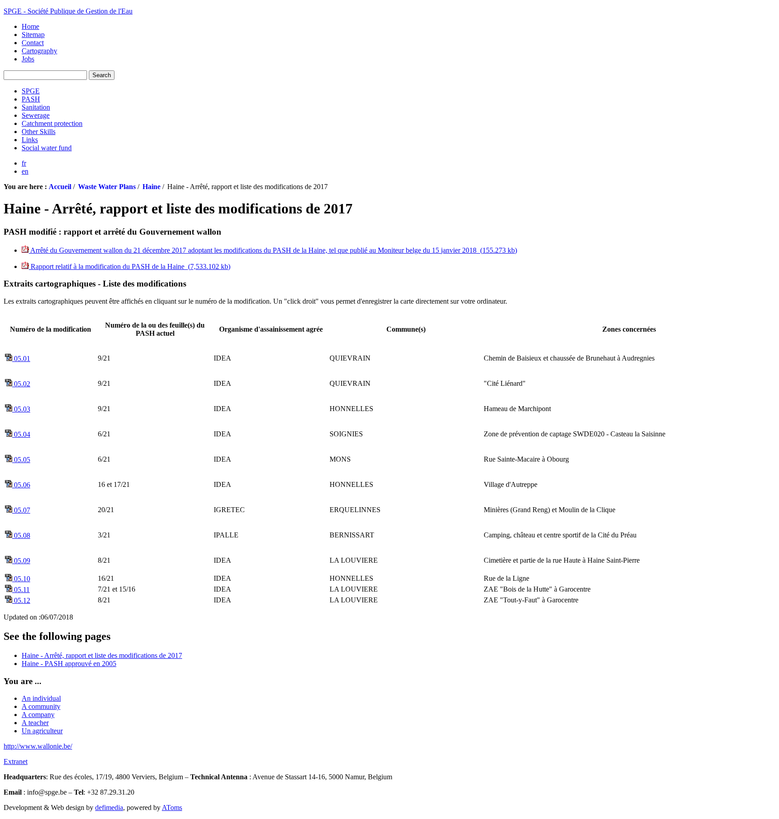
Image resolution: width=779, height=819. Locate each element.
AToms (172, 807)
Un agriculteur (42, 731)
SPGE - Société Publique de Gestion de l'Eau (68, 11)
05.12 (21, 600)
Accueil (60, 186)
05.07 (21, 510)
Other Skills (38, 131)
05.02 (21, 384)
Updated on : (22, 617)
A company (38, 714)
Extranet (15, 761)
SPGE (31, 91)
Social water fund (47, 148)
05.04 (21, 434)
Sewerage (36, 115)
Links (30, 139)
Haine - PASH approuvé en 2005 (69, 663)
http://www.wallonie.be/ (38, 746)
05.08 (21, 535)
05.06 (21, 485)
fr (24, 163)
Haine (151, 186)
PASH (31, 99)
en (25, 171)
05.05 (21, 459)
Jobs (28, 59)
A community (41, 706)
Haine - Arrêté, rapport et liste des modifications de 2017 (102, 655)
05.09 (21, 561)
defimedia (109, 807)
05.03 (21, 409)
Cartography (39, 51)
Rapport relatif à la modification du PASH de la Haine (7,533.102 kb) (129, 266)
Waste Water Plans (107, 186)
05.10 (21, 579)
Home (30, 26)
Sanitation (36, 107)
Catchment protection (52, 123)
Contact (33, 42)
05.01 (21, 358)
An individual (41, 698)
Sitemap (33, 34)
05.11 (21, 589)
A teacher (35, 722)
